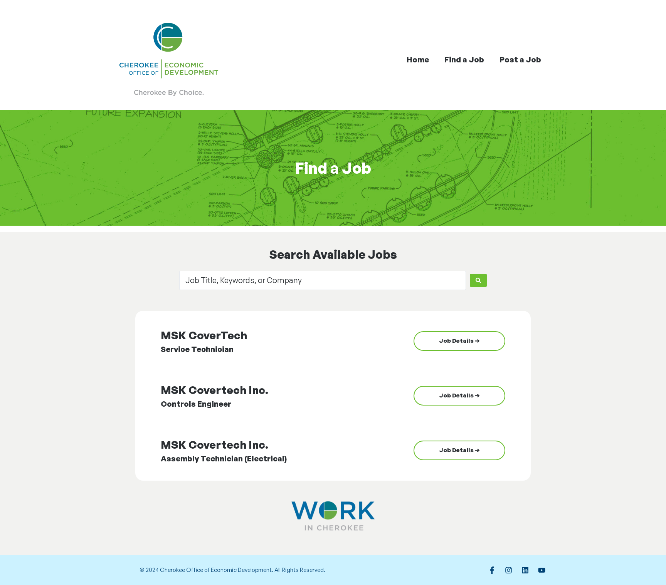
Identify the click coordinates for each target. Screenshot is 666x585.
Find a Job (464, 59)
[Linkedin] (525, 570)
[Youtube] (541, 570)
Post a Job (520, 59)
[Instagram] (508, 570)
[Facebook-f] (491, 570)
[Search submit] (478, 280)
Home (418, 59)
